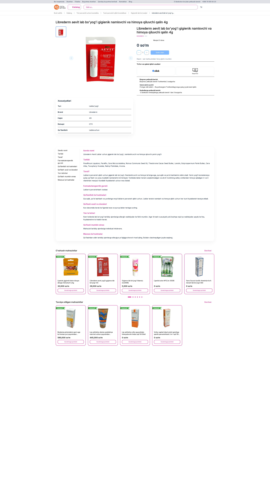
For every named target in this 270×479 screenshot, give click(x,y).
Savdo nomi (62, 150)
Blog (130, 2)
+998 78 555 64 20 (209, 2)
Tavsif (60, 157)
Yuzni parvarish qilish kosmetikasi (114, 13)
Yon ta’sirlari (63, 173)
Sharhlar (69, 2)
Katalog (69, 13)
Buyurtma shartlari (89, 2)
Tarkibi (60, 154)
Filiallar (77, 2)
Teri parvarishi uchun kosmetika (88, 13)
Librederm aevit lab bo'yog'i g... (163, 13)
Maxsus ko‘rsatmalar (66, 180)
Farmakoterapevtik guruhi (65, 161)
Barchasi (208, 251)
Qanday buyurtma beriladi (107, 2)
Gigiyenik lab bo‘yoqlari (139, 13)
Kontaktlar (123, 2)
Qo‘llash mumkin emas (67, 176)
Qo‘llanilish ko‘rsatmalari (67, 166)
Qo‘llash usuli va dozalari (68, 170)
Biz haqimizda (59, 2)
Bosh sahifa (58, 13)
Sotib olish (160, 52)
